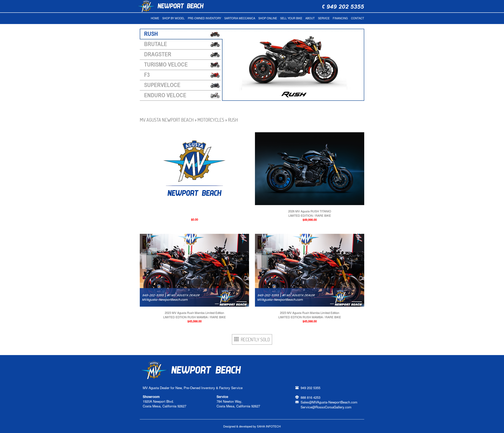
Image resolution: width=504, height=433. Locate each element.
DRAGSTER (157, 54)
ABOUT (310, 18)
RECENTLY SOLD (254, 339)
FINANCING (340, 18)
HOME (155, 18)
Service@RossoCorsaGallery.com (326, 406)
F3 (147, 74)
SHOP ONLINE (267, 18)
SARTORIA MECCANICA (239, 18)
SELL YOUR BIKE (291, 18)
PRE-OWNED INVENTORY (204, 18)
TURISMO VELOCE (166, 64)
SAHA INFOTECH (269, 426)
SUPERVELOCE (162, 85)
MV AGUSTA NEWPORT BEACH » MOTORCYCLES (182, 120)
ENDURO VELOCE (165, 95)
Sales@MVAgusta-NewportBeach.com (329, 402)
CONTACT (357, 18)
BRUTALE (155, 44)
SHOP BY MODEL (173, 18)
